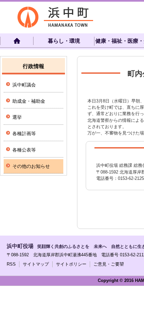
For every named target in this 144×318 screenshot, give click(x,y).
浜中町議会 (24, 84)
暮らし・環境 (64, 41)
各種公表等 (24, 149)
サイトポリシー (71, 264)
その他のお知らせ (31, 166)
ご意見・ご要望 (108, 264)
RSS (11, 264)
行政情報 (33, 66)
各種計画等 (24, 133)
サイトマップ (36, 264)
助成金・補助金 (28, 101)
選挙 (17, 117)
